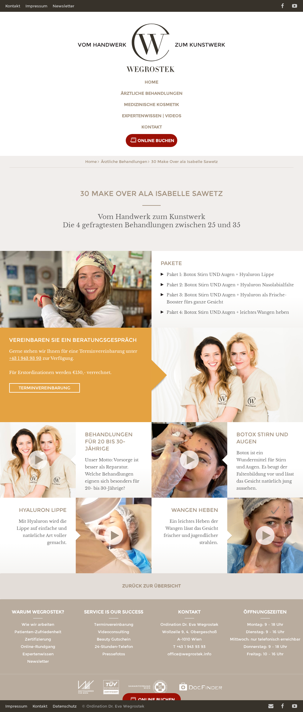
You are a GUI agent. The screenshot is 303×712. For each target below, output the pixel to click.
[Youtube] (294, 6)
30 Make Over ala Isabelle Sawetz (184, 161)
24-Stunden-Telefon (114, 646)
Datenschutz (65, 706)
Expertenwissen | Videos (151, 115)
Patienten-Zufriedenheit (37, 631)
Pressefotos (113, 653)
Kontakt (151, 127)
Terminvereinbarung (44, 388)
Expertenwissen (38, 653)
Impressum (36, 6)
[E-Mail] (271, 706)
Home (151, 82)
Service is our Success (113, 612)
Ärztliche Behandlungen (152, 93)
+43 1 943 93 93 (25, 358)
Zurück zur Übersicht (151, 586)
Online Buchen (156, 140)
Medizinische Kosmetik (151, 104)
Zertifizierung (38, 639)
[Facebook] (283, 6)
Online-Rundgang (38, 646)
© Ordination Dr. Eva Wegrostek (113, 706)
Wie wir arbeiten (38, 624)
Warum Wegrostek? (38, 612)
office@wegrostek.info (189, 653)
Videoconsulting (113, 631)
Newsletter (63, 6)
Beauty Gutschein (113, 639)
